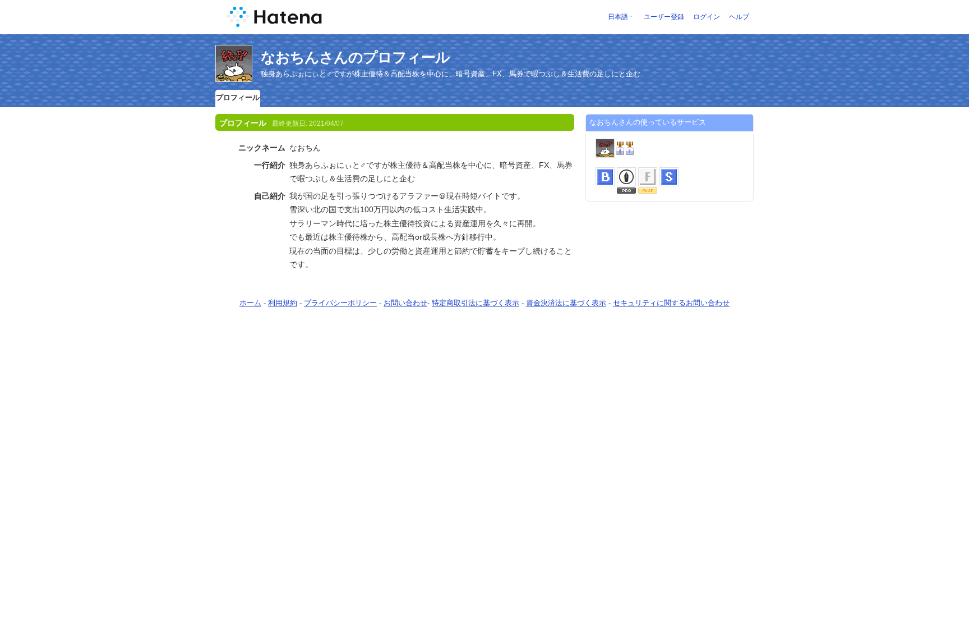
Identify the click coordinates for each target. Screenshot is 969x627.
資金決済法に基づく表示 (566, 303)
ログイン (706, 17)
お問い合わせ (405, 303)
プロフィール (238, 97)
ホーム (250, 303)
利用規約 (282, 303)
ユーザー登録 (664, 17)
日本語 (618, 17)
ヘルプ (739, 17)
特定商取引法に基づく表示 (475, 303)
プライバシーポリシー (340, 303)
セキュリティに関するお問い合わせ (671, 303)
